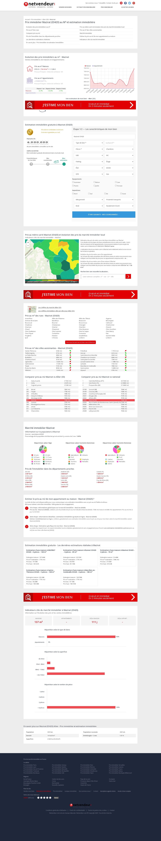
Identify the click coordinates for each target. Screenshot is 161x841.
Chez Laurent (56, 331)
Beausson (82, 321)
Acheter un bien (127, 7)
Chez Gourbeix (111, 329)
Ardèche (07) (65, 472)
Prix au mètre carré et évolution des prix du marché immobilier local (102, 27)
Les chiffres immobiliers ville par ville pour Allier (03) (56, 311)
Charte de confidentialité (78, 810)
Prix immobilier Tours (115, 769)
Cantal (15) (100, 472)
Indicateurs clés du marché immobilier (92, 39)
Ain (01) (27, 472)
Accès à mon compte (124, 791)
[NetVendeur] (39, 4)
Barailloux (55, 321)
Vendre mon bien (65, 7)
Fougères (28, 336)
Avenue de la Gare (31, 321)
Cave (118, 182)
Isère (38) (28, 480)
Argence (108, 318)
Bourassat (28, 323)
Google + (133, 3)
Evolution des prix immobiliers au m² (38, 27)
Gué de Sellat (110, 336)
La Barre (82, 338)
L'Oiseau (55, 338)
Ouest (124, 194)
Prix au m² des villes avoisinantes (91, 30)
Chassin (108, 327)
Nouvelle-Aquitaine (58, 785)
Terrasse (119, 186)
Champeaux (56, 325)
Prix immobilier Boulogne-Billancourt (120, 773)
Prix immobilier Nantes (59, 767)
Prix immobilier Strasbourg (88, 771)
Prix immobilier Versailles (117, 765)
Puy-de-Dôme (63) (102, 480)
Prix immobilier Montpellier (60, 771)
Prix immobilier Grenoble (88, 769)
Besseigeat (109, 321)
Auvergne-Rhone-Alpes (31, 781)
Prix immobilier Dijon (87, 773)
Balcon (97, 182)
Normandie (55, 783)
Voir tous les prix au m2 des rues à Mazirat (80, 342)
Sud (91, 194)
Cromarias (82, 333)
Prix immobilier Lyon (30, 767)
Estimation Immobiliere (86, 7)
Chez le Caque (84, 331)
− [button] (28, 246)
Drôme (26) (28, 476)
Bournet (54, 323)
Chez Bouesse (84, 329)
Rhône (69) (28, 484)
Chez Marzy (110, 331)
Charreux (28, 327)
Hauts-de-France (85, 785)
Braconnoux (83, 323)
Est (107, 194)
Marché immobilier (86, 33)
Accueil (27, 19)
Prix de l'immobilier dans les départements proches (43, 36)
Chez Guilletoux (30, 331)
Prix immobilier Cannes (116, 767)
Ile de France (27, 779)
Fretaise (54, 336)
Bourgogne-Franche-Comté (32, 783)
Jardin (97, 186)
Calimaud (109, 323)
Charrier (55, 327)
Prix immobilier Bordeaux (31, 773)
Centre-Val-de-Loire (58, 779)
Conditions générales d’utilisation (57, 810)
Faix (107, 333)
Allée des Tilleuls (84, 318)
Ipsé (26, 338)
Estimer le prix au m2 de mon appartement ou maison (97, 36)
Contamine (55, 333)
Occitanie (112, 779)
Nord (75, 194)
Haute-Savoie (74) (102, 476)
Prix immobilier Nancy (116, 771)
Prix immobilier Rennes (87, 767)
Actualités (102, 3)
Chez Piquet (29, 333)
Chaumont (55, 329)
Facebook (125, 3)
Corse (54, 781)
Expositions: (76, 190)
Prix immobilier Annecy (59, 765)
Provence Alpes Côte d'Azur (89, 781)
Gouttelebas (83, 336)
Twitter (129, 3)
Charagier (82, 325)
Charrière (82, 327)
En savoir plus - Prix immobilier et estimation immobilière (44, 43)
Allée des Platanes (58, 318)
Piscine (76, 186)
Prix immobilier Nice (86, 765)
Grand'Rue (28, 318)
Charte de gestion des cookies (98, 810)
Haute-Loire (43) (66, 476)
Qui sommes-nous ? (92, 3)
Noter (56, 798)
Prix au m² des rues (32, 30)
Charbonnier (110, 325)
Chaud (27, 329)
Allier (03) (45, 19)
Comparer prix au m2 (33, 33)
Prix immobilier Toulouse (31, 771)
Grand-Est (83, 783)
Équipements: (77, 179)
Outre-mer (112, 781)
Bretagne (26, 785)
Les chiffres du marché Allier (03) (49, 307)
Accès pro (115, 3)
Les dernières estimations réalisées (38, 39)
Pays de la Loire (85, 779)
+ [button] (28, 242)
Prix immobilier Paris (30, 765)
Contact (108, 3)
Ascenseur (77, 182)
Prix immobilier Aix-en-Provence (33, 769)
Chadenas (28, 325)
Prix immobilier (107, 7)
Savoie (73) (64, 484)
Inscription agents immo (108, 791)
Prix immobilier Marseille (59, 769)
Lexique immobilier (71, 791)
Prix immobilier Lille (58, 773)
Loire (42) (64, 480)
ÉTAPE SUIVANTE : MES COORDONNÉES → (103, 214)
